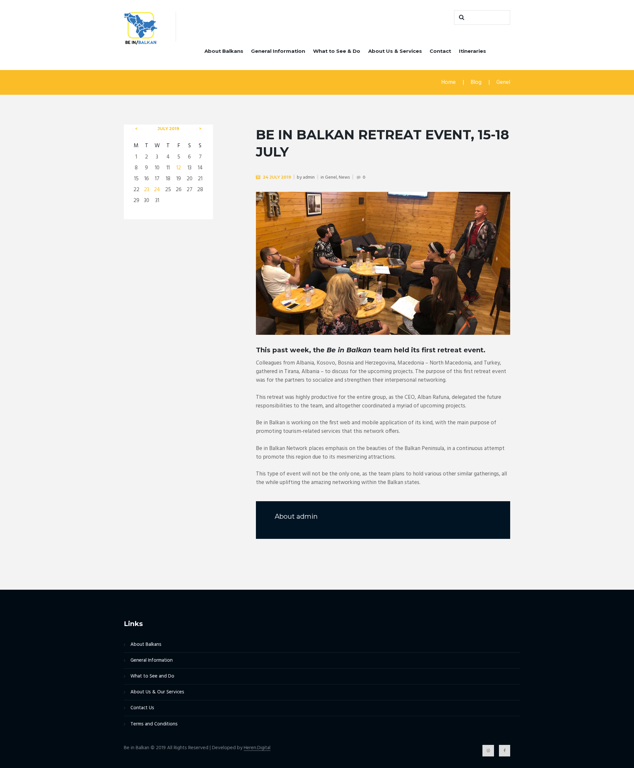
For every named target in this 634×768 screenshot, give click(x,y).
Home (448, 82)
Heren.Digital (257, 748)
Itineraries (472, 51)
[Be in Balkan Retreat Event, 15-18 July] (383, 263)
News (344, 177)
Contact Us (142, 708)
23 (146, 189)
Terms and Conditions (154, 724)
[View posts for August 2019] (200, 128)
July (168, 128)
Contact (440, 51)
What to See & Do (336, 51)
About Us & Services (395, 51)
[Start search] (460, 17)
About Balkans (223, 51)
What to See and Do (152, 676)
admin (309, 177)
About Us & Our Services (157, 692)
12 (178, 167)
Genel (503, 82)
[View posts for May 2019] (136, 128)
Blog (476, 82)
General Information (278, 51)
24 (157, 189)
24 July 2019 (277, 177)
